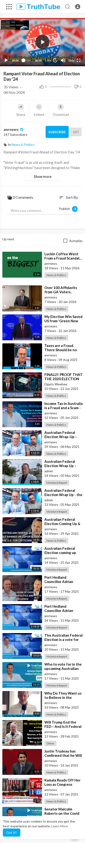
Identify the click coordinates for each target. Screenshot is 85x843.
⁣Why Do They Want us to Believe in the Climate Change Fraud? (63, 697)
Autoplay (76, 241)
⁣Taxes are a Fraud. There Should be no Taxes (60, 349)
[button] (77, 6)
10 (55, 60)
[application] (42, 42)
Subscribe (57, 132)
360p (71, 60)
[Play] (6, 60)
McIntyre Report (57, 482)
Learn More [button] (59, 826)
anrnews (11, 129)
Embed (39, 114)
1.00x (48, 60)
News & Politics (23, 144)
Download (61, 114)
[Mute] (63, 60)
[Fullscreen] (78, 60)
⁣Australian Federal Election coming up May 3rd (60, 552)
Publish (65, 208)
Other (50, 743)
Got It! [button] (11, 832)
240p (70, 41)
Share (20, 114)
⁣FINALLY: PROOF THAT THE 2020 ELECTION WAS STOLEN (63, 378)
